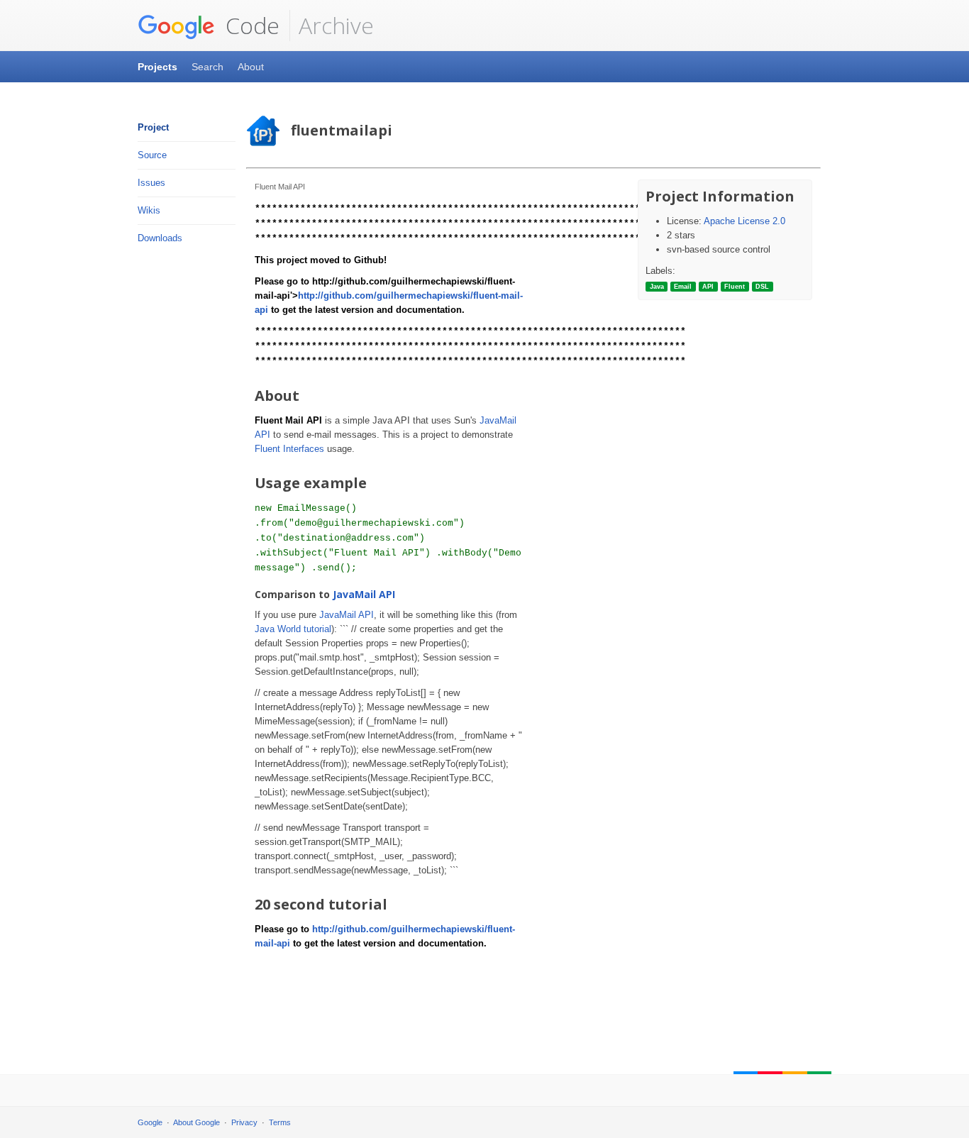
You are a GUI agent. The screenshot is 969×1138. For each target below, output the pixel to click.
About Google (196, 1122)
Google (150, 1122)
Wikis (149, 210)
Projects (157, 66)
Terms (280, 1122)
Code (249, 25)
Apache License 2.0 (744, 221)
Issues (151, 182)
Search (207, 66)
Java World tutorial (293, 629)
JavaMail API (364, 594)
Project (153, 127)
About (251, 66)
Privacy (244, 1122)
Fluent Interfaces (289, 448)
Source (152, 155)
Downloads (160, 238)
